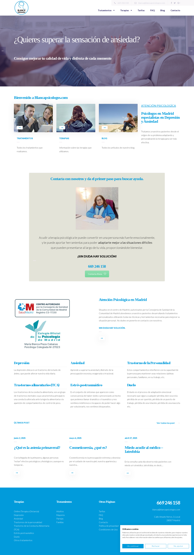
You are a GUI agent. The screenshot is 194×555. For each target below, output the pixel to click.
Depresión (19, 515)
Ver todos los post (166, 423)
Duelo (17, 536)
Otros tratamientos (23, 540)
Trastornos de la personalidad (28, 522)
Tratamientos (105, 10)
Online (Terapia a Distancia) (26, 511)
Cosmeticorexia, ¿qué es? (88, 447)
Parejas (59, 518)
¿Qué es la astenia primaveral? (37, 447)
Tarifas (141, 10)
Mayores (60, 515)
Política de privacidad (109, 526)
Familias (60, 522)
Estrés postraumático (24, 533)
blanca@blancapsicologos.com (151, 3)
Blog (162, 10)
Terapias (124, 10)
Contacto (175, 10)
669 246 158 (123, 3)
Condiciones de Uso (108, 529)
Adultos (60, 511)
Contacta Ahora (95, 274)
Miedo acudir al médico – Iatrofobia (144, 449)
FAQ (152, 10)
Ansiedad (18, 518)
